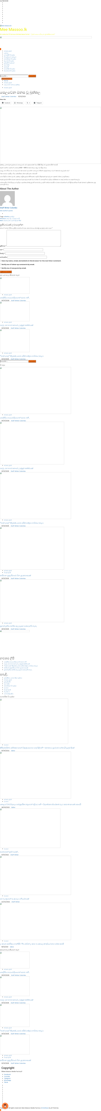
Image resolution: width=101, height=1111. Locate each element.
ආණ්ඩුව (12, 217)
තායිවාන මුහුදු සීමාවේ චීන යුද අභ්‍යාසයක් (15, 575)
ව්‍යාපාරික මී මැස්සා (9, 69)
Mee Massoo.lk (13, 29)
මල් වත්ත (6, 65)
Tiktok (6, 1082)
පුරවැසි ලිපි (7, 682)
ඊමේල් (2, 253)
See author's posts (6, 211)
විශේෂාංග (7, 692)
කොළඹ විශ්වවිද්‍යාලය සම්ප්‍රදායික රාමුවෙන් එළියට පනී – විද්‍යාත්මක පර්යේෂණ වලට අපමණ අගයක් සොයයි (40, 804)
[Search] (0, 74)
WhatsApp (7, 1080)
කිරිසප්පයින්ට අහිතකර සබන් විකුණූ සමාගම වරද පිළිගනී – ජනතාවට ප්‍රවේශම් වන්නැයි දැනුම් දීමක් (37, 748)
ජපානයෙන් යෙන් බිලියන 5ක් (10, 221)
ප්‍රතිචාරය (3, 246)
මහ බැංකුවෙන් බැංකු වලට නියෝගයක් (14, 899)
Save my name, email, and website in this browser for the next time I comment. (31, 261)
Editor (13, 751)
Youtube (7, 1076)
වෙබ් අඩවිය (3, 257)
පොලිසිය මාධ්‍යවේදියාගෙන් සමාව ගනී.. (15, 298)
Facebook (7, 1074)
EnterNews (45, 1108)
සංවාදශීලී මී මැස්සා (9, 55)
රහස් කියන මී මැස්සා (10, 59)
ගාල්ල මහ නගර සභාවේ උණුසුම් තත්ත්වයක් (16, 325)
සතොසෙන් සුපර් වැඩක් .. (9, 852)
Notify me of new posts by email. (14, 268)
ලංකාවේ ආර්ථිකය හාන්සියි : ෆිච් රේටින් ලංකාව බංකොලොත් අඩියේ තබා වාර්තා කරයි (32, 944)
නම (1, 250)
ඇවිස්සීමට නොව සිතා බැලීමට (13, 678)
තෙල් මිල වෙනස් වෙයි (10, 219)
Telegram (7, 1078)
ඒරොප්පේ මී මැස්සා (9, 71)
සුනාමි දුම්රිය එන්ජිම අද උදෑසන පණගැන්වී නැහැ (18, 626)
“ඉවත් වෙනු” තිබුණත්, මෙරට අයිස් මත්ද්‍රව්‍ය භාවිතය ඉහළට (22, 356)
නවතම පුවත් (8, 51)
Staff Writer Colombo (9, 96)
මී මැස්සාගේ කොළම (10, 57)
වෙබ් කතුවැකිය (8, 694)
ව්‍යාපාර (6, 688)
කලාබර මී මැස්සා (9, 61)
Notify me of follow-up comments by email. (18, 264)
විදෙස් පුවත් (7, 573)
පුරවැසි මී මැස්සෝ (9, 63)
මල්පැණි (6, 67)
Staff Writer (15, 855)
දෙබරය (6, 53)
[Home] (0, 49)
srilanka (6, 217)
